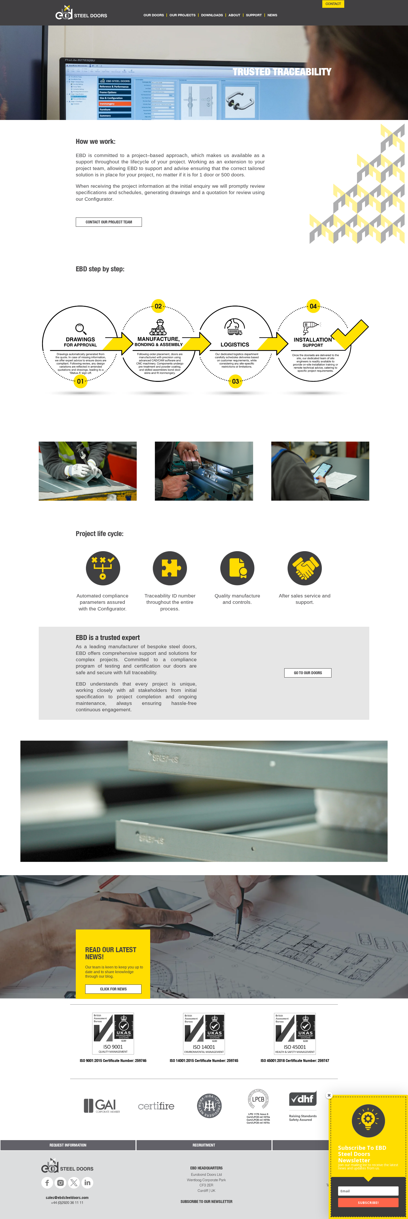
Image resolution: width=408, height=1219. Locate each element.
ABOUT (234, 15)
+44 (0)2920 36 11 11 (67, 1203)
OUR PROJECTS (183, 15)
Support (254, 15)
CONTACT (333, 4)
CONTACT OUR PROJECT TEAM (109, 222)
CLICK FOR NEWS (113, 989)
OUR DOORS (154, 15)
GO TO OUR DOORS (308, 672)
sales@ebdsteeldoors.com (67, 1197)
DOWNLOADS (212, 15)
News (272, 15)
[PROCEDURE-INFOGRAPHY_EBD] (204, 410)
